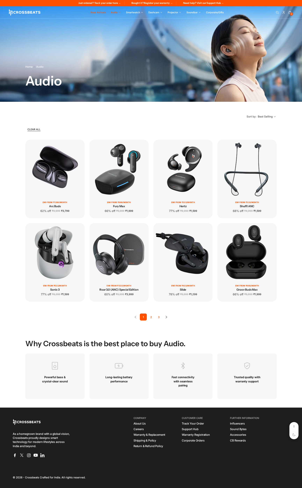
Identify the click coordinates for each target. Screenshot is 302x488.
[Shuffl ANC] (246, 169)
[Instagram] (29, 455)
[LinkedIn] (42, 455)
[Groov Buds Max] (246, 252)
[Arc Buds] (54, 169)
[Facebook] (15, 455)
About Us (140, 423)
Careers (139, 429)
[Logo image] (24, 12)
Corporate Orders (193, 440)
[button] (277, 12)
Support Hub (190, 429)
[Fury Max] (119, 169)
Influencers (237, 423)
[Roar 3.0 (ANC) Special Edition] (119, 252)
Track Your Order (193, 423)
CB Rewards (238, 440)
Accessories (238, 434)
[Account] (284, 12)
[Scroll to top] (294, 427)
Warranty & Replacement (149, 434)
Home (29, 66)
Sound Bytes (238, 429)
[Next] (166, 317)
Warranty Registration (196, 434)
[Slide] (183, 252)
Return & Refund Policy (148, 446)
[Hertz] (183, 169)
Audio (40, 66)
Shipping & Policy (145, 440)
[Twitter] (22, 455)
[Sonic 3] (54, 252)
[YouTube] (36, 455)
